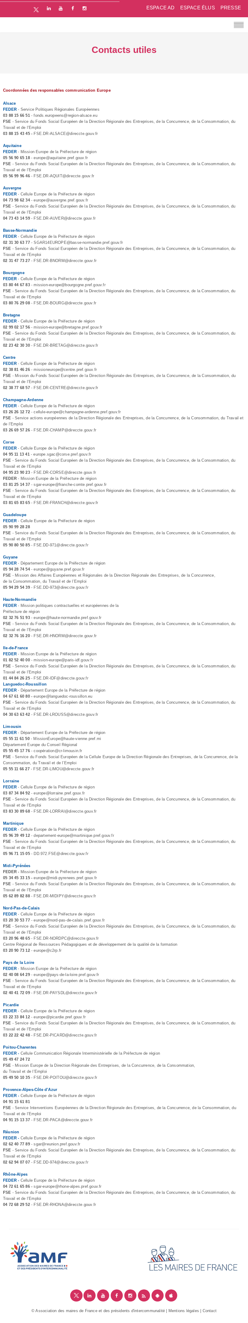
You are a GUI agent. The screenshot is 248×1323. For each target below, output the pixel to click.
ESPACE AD (160, 7)
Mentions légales (183, 1310)
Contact (210, 1310)
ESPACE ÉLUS (197, 7)
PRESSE (230, 7)
